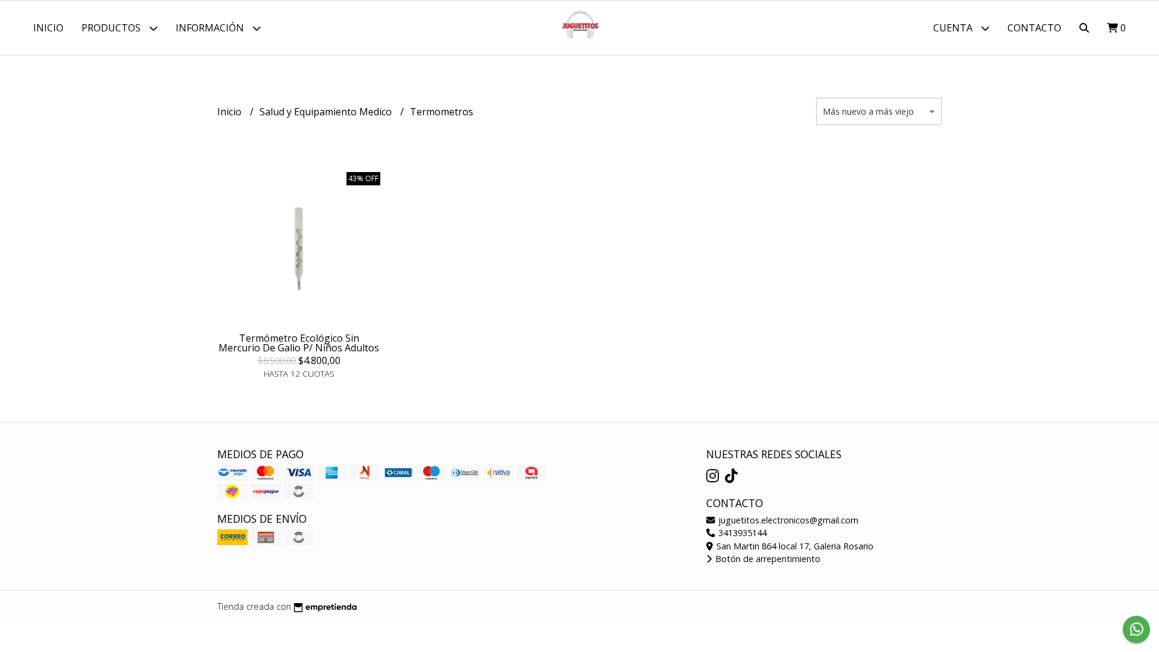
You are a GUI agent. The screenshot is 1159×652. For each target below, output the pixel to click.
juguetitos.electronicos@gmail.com (787, 520)
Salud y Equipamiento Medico (327, 111)
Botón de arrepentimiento (766, 558)
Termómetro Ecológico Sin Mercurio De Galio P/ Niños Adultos (299, 342)
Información (211, 27)
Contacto (1034, 27)
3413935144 (741, 533)
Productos (112, 27)
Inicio (48, 27)
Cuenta (954, 27)
